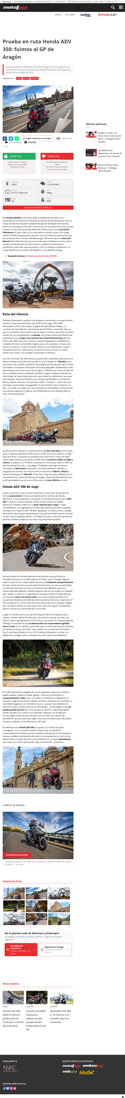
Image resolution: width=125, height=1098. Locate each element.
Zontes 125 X (98, 2)
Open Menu (121, 7)
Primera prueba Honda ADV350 (41, 256)
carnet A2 (34, 78)
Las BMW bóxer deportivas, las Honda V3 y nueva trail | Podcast (110, 153)
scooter (26, 78)
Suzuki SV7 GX (59, 2)
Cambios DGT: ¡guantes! (43, 2)
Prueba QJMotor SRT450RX (22, 2)
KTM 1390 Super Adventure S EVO (79, 2)
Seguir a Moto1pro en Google (38, 138)
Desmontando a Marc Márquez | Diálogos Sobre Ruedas (108, 168)
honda (18, 78)
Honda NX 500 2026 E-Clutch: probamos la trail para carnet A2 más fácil (13, 1018)
